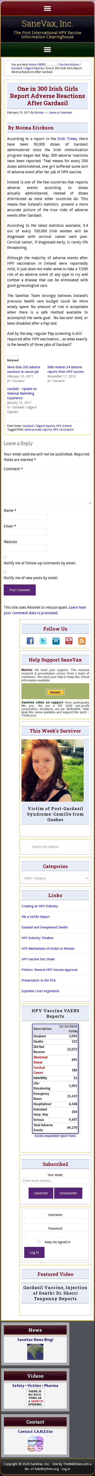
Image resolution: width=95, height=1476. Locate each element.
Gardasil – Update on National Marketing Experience (22, 393)
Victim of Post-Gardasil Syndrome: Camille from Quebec (55, 814)
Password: (55, 1228)
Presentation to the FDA (38, 980)
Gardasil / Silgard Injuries (39, 426)
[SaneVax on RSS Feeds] (79, 643)
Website (10, 542)
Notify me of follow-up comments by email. (40, 563)
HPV (58, 426)
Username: (55, 1215)
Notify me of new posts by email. (31, 578)
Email (10, 526)
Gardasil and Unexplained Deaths (44, 927)
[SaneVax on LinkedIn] (53, 643)
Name (10, 510)
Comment (13, 469)
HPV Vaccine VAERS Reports (55, 1013)
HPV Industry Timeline (37, 938)
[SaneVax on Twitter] (40, 643)
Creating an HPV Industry (39, 906)
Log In (34, 1252)
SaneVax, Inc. (47, 23)
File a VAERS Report (35, 917)
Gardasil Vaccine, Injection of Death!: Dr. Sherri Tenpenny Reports (55, 1293)
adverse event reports (38, 429)
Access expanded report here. (55, 1136)
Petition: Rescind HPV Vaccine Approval (49, 970)
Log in (66, 1469)
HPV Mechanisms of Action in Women (47, 948)
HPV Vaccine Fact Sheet (38, 959)
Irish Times (67, 139)
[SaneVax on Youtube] (66, 643)
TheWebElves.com (76, 1464)
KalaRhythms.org (47, 1469)
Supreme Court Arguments (40, 991)
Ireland (66, 426)
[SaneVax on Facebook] (30, 643)
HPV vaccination (63, 429)
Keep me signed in (57, 1242)
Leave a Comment (60, 112)
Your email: (55, 1175)
